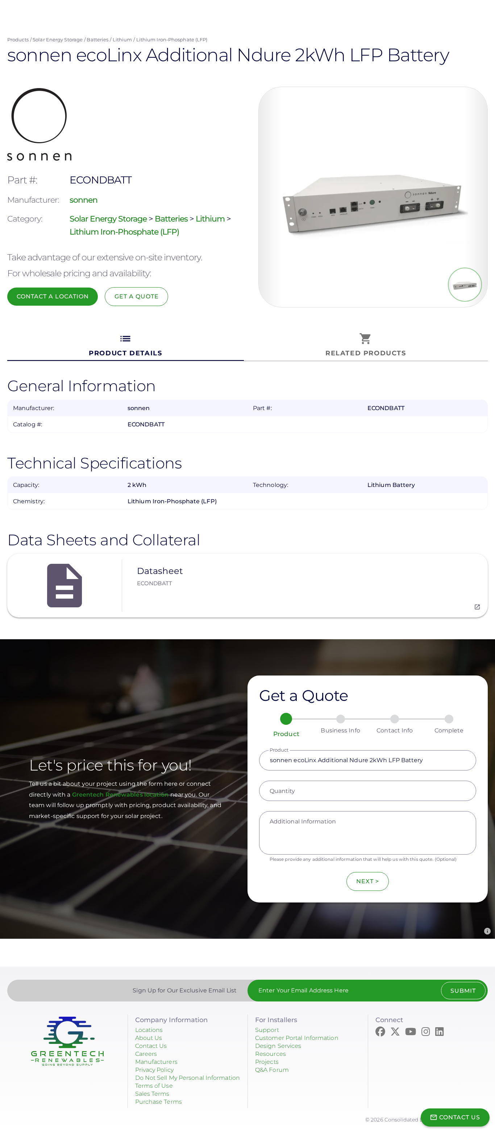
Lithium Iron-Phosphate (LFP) (172, 39)
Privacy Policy (154, 1069)
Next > (367, 881)
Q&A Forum (272, 1069)
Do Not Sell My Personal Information (187, 1077)
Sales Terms (152, 1093)
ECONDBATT (154, 583)
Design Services (278, 1045)
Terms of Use (154, 1085)
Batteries (97, 39)
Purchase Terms (158, 1101)
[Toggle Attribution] (487, 931)
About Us (148, 1037)
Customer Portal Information (296, 1037)
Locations (149, 1029)
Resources (270, 1053)
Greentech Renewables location (121, 794)
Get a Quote (137, 296)
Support (267, 1029)
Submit (463, 990)
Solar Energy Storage (58, 39)
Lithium (122, 39)
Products (18, 39)
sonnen (83, 200)
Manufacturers (156, 1061)
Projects (267, 1061)
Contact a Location (53, 296)
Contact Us (151, 1045)
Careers (146, 1053)
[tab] (125, 345)
